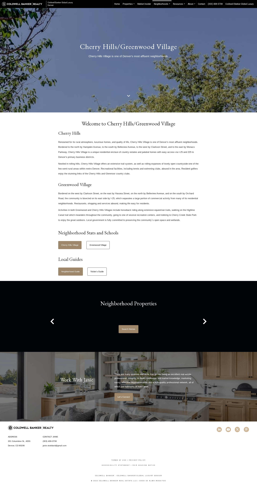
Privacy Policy (137, 460)
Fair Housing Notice (144, 465)
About (192, 5)
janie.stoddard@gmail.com (55, 446)
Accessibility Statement (116, 465)
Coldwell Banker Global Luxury (239, 4)
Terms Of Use (119, 460)
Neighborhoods (162, 5)
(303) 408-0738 (215, 4)
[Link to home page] (23, 4)
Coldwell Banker (104, 475)
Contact (201, 4)
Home (117, 4)
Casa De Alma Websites (152, 480)
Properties (129, 5)
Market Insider (144, 4)
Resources (179, 5)
